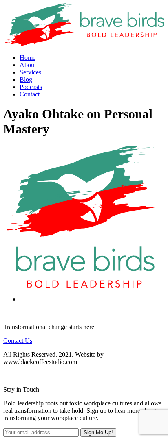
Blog (26, 79)
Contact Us (17, 340)
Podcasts (31, 86)
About (28, 64)
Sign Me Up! (98, 432)
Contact (30, 94)
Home (27, 57)
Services (30, 72)
